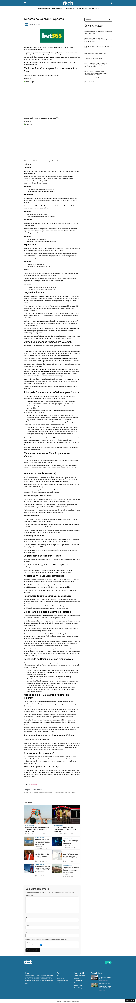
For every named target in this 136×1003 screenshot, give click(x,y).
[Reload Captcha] (41, 945)
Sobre (58, 975)
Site (27, 933)
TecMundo (33, 784)
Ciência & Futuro (57, 8)
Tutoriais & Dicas (94, 8)
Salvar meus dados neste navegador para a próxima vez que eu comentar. (47, 939)
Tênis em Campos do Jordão (93, 58)
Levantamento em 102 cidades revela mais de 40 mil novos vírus (98, 32)
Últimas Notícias (82, 8)
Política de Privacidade (62, 980)
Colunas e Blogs (69, 8)
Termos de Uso (60, 978)
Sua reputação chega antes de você (95, 53)
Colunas (28, 796)
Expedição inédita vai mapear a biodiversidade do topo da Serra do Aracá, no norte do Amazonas (98, 39)
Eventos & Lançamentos (80, 988)
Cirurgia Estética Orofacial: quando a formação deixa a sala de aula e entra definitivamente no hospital (95, 73)
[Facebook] (110, 962)
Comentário (29, 895)
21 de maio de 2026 (41, 833)
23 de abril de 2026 (40, 848)
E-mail (28, 925)
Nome (28, 917)
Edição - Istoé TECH (30, 833)
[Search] (110, 19)
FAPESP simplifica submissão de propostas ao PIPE (98, 47)
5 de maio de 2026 (69, 833)
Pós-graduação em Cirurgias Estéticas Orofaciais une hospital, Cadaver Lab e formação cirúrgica (96, 65)
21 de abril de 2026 (40, 861)
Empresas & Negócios (43, 8)
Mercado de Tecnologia (29, 825)
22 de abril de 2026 (69, 847)
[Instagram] (106, 962)
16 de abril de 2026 (69, 876)
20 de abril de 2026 (69, 861)
